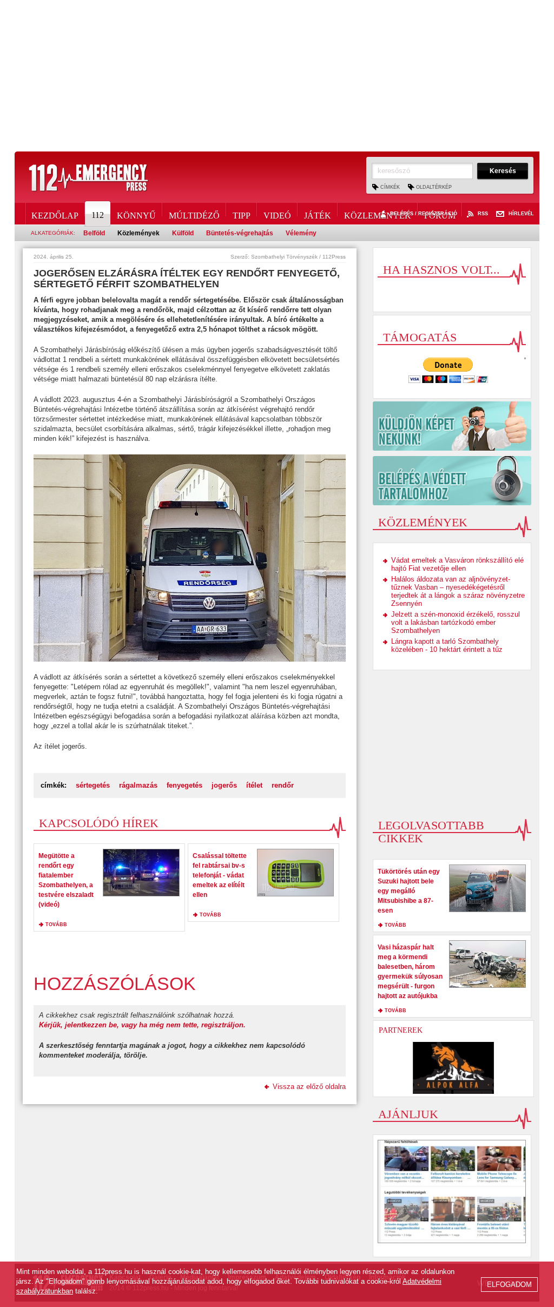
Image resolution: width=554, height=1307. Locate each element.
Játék (317, 213)
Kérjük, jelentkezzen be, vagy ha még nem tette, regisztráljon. (142, 1025)
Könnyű (136, 213)
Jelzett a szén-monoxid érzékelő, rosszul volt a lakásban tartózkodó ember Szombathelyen (455, 622)
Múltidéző (194, 213)
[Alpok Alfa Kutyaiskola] (453, 1068)
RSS (483, 214)
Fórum (440, 213)
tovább (56, 924)
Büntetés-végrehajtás (239, 233)
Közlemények (377, 213)
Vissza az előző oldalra (309, 1086)
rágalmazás (138, 785)
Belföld (94, 233)
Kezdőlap (54, 213)
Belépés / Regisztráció (423, 214)
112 (97, 215)
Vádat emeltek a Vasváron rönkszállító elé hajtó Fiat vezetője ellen (457, 564)
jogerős (224, 785)
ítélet (254, 785)
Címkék (390, 187)
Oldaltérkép (434, 187)
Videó (277, 213)
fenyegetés (184, 785)
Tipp (241, 213)
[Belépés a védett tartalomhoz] (452, 480)
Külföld (183, 233)
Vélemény (301, 233)
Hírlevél (521, 214)
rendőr (283, 785)
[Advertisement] (277, 75)
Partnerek (401, 1030)
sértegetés (93, 785)
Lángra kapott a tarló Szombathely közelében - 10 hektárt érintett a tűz (447, 645)
